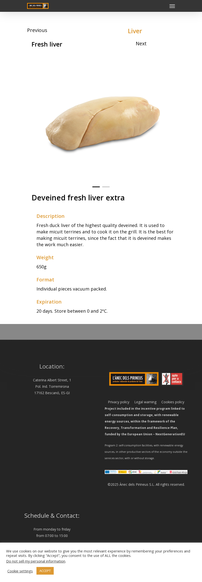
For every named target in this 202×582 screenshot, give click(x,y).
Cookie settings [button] (20, 571)
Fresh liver (47, 44)
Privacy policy (118, 402)
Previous (37, 30)
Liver (135, 31)
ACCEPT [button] (45, 570)
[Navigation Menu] (172, 5)
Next (141, 43)
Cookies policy (170, 402)
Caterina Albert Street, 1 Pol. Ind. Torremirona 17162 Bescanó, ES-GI (52, 386)
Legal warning (142, 402)
